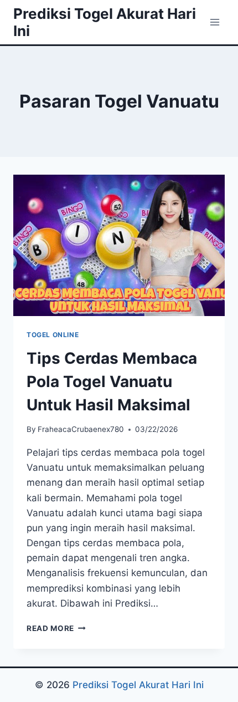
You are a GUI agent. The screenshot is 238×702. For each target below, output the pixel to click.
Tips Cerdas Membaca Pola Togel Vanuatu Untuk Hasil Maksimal (112, 381)
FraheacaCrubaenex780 (81, 429)
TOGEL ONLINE (53, 334)
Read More (56, 628)
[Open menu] (214, 21)
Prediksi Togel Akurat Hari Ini (138, 684)
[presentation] (119, 245)
